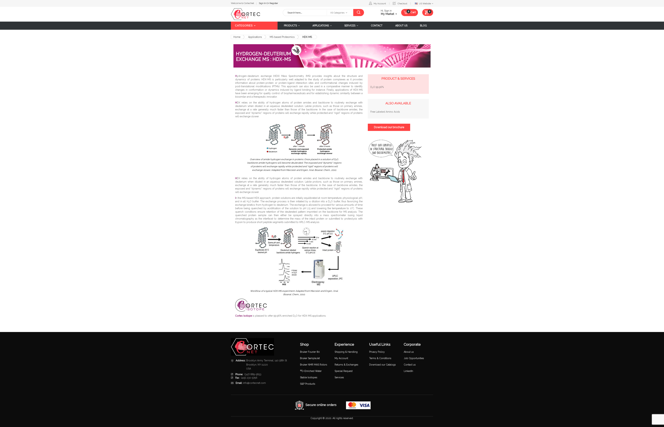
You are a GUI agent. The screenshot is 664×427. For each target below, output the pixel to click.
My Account (380, 3)
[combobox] (305, 12)
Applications (255, 37)
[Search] (358, 12)
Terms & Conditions (380, 358)
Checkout (402, 3)
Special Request (344, 371)
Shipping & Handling (346, 351)
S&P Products (307, 383)
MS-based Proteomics (282, 37)
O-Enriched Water (311, 371)
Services (339, 377)
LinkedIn (408, 371)
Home (236, 37)
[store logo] (254, 14)
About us (409, 351)
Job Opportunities (414, 358)
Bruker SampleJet (310, 358)
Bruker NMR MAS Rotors (313, 364)
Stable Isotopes (308, 377)
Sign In (262, 3)
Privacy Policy (377, 351)
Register (274, 3)
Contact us (410, 364)
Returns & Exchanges (346, 364)
